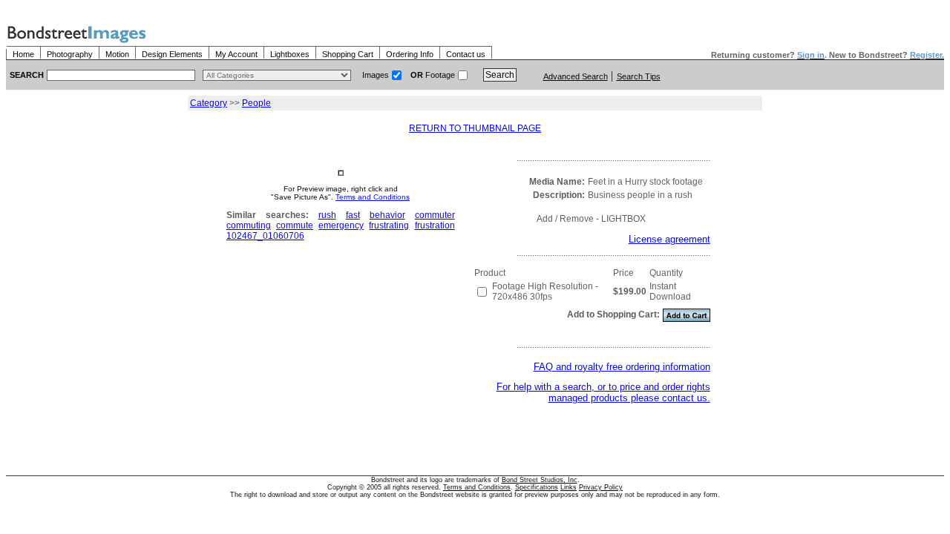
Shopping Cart (347, 54)
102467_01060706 (265, 236)
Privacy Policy (601, 487)
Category (208, 103)
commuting (248, 225)
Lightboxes (289, 54)
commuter (435, 215)
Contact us (465, 54)
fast (353, 215)
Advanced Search (575, 76)
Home (23, 54)
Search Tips (639, 76)
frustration (435, 225)
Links (568, 487)
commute (294, 225)
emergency (341, 225)
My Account (236, 54)
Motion (117, 54)
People (256, 103)
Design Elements (172, 54)
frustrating (389, 225)
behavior (387, 215)
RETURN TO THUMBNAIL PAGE (475, 128)
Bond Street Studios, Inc (539, 480)
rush (327, 215)
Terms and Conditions (372, 197)
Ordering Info (409, 54)
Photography (70, 54)
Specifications (536, 487)
